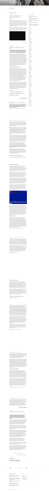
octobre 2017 (30, 86)
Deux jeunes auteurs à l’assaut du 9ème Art (18, 296)
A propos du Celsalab (11, 8)
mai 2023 (30, 45)
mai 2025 (30, 36)
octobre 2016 (30, 95)
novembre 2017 (30, 85)
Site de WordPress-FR (24, 479)
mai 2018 (30, 80)
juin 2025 (30, 35)
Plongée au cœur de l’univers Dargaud (17, 155)
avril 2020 (30, 65)
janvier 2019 (30, 75)
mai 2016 (30, 96)
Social (16, 6)
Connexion (23, 475)
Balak (10, 311)
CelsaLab (13, 2)
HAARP (15, 73)
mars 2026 (30, 31)
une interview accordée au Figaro (15, 129)
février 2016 (30, 100)
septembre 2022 (30, 50)
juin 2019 (30, 71)
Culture (30, 6)
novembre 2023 (30, 41)
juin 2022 (30, 51)
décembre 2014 (30, 105)
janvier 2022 (30, 55)
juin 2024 (30, 40)
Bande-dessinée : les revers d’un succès (17, 102)
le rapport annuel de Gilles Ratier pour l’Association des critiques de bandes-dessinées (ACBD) (17, 146)
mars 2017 (30, 90)
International (23, 6)
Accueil (10, 6)
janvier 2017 (30, 91)
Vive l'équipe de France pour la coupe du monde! (14, 478)
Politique (19, 6)
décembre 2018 (30, 76)
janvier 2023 (30, 46)
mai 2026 (30, 30)
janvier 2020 (30, 66)
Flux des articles (24, 476)
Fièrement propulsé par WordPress (13, 489)
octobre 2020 (30, 61)
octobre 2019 (30, 70)
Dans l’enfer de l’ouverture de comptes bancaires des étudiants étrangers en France (14, 476)
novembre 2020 (30, 60)
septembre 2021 (30, 56)
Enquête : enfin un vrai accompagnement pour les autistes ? (16, 93)
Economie (27, 6)
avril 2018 (30, 81)
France (13, 6)
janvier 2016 (30, 101)
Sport (33, 6)
